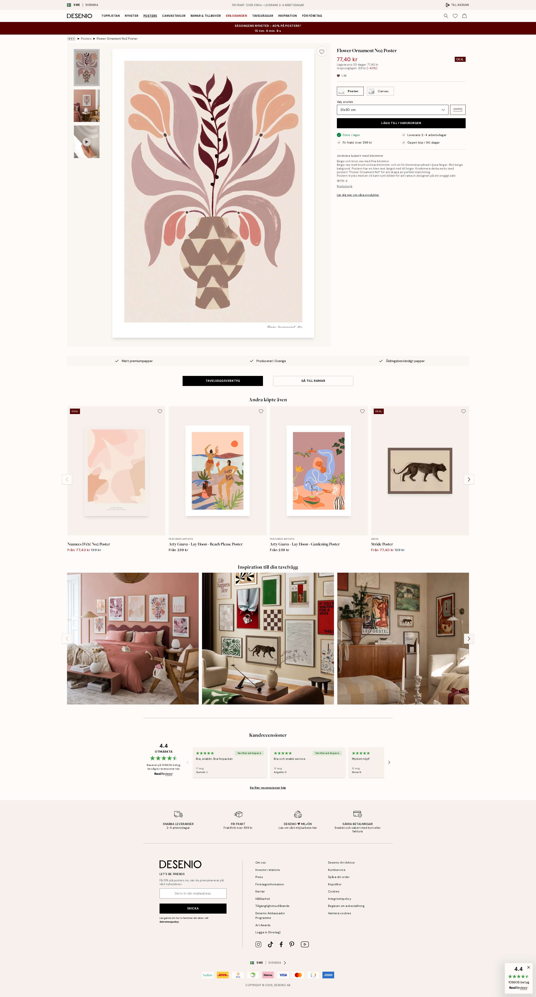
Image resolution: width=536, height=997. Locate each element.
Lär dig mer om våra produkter (358, 195)
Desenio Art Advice (341, 862)
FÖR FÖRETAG (312, 16)
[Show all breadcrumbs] (71, 39)
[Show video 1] (87, 141)
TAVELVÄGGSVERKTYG (223, 381)
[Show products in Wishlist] (455, 16)
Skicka (193, 908)
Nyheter (131, 16)
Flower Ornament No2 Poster (117, 38)
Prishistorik (344, 186)
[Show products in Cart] (464, 16)
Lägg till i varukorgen (401, 123)
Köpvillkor (335, 884)
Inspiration (287, 16)
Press (259, 877)
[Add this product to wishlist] (322, 51)
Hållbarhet (262, 899)
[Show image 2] (87, 105)
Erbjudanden (236, 16)
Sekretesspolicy (169, 921)
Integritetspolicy (339, 899)
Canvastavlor (173, 16)
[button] (458, 110)
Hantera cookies (339, 913)
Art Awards (263, 925)
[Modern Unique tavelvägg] (403, 638)
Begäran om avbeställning (346, 906)
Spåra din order (339, 877)
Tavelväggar (262, 16)
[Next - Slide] (469, 479)
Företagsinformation (269, 884)
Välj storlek (345, 102)
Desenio (280, 985)
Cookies (334, 891)
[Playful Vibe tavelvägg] (133, 638)
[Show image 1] (87, 67)
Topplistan (110, 16)
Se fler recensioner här (268, 788)
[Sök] (446, 16)
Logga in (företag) (268, 932)
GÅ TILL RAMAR (313, 381)
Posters (150, 16)
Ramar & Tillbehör (206, 16)
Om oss (260, 862)
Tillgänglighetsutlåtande (272, 906)
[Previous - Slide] (67, 479)
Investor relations (267, 870)
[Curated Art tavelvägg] (268, 638)
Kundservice (337, 870)
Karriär (260, 891)
